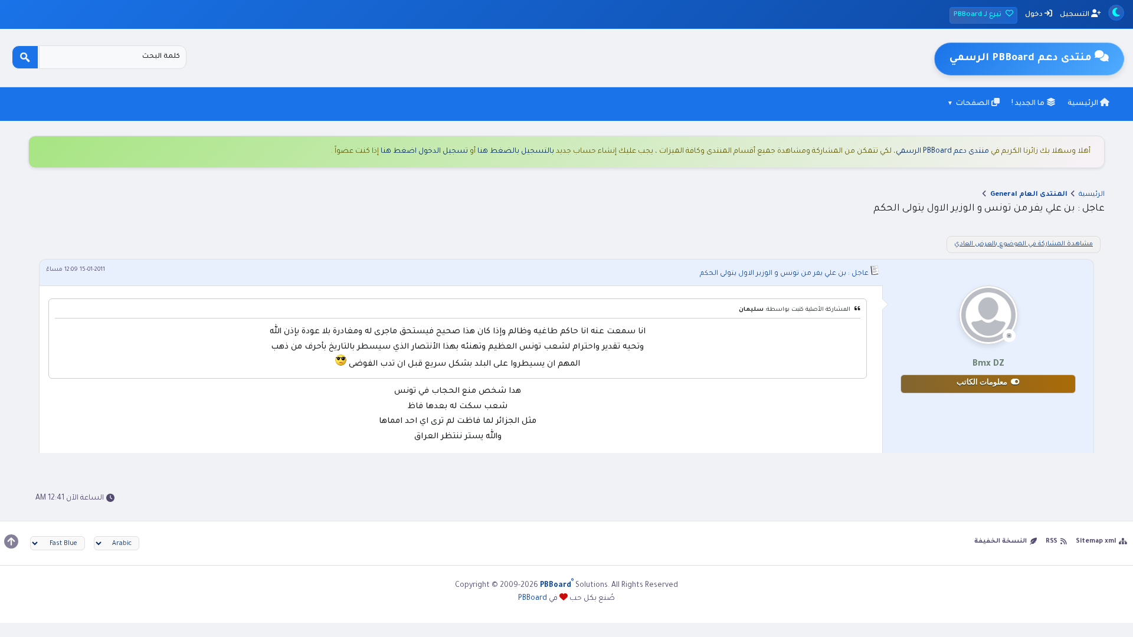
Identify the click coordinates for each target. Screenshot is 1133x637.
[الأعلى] (11, 541)
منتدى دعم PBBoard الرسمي (942, 151)
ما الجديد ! (1028, 104)
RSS (1051, 541)
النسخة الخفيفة (1000, 541)
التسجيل (1075, 15)
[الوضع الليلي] (1116, 13)
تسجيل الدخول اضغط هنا (424, 151)
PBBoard (532, 599)
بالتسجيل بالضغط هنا (515, 151)
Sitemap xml (1096, 541)
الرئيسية (1083, 104)
